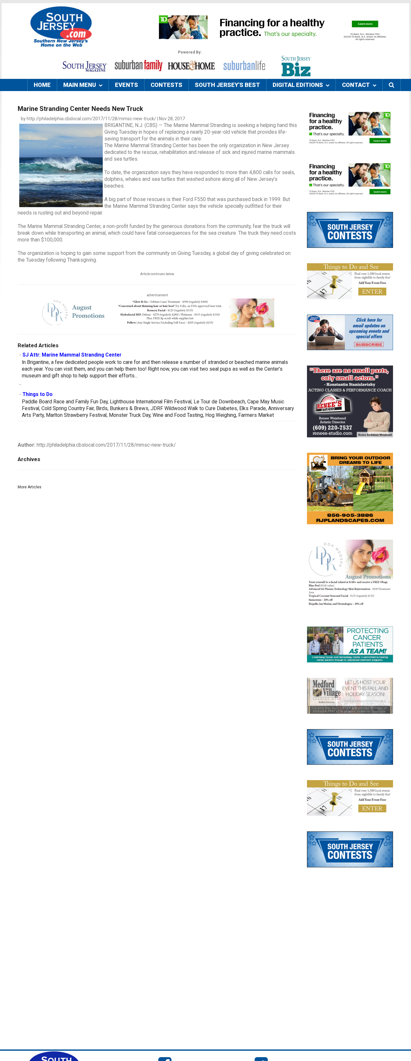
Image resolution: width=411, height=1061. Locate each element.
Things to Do (37, 394)
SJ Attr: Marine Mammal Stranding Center (71, 355)
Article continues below (157, 274)
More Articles (29, 487)
